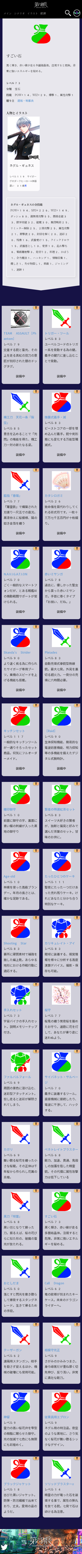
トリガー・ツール (57, 333)
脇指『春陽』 (13, 496)
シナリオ (19, 13)
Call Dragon (54, 1283)
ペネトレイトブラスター (61, 1149)
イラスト (32, 13)
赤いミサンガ (54, 574)
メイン (8, 13)
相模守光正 (52, 1350)
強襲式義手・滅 (55, 417)
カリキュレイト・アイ (60, 943)
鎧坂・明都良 (26, 100)
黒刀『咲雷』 (13, 1216)
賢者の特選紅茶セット (60, 809)
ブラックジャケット (17, 1484)
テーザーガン (13, 1350)
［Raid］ (51, 731)
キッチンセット (14, 731)
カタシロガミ (54, 496)
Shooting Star (15, 943)
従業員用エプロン (57, 1417)
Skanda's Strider (17, 652)
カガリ (8, 1149)
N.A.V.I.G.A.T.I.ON (15, 574)
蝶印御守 (10, 809)
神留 (7, 1417)
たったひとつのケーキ (60, 876)
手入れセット (13, 1010)
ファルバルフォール (17, 1077)
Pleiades (51, 652)
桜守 (48, 1010)
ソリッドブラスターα (59, 1484)
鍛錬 (43, 13)
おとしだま (11, 1283)
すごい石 (51, 1216)
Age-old (9, 876)
